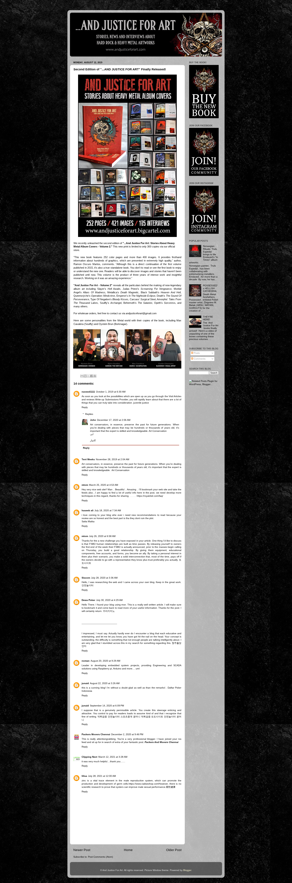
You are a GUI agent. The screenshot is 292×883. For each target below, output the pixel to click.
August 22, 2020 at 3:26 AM (105, 683)
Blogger (187, 870)
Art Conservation (120, 470)
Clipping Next (89, 757)
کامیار (93, 440)
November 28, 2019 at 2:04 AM (112, 459)
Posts (196, 353)
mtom (85, 485)
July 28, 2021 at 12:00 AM (102, 776)
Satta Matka (88, 521)
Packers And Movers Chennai (161, 742)
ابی (91, 434)
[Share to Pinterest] (94, 376)
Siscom (86, 578)
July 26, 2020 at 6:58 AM (102, 536)
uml (138, 668)
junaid (85, 683)
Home (128, 850)
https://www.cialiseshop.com (144, 784)
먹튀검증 (102, 716)
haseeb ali (87, 510)
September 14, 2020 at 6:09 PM (107, 705)
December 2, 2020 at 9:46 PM (127, 734)
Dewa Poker (88, 600)
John (93, 420)
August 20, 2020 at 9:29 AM (105, 661)
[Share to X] (88, 376)
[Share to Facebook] (91, 376)
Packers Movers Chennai (96, 734)
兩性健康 (170, 787)
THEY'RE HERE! (208, 318)
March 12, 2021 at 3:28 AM (112, 757)
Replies (89, 414)
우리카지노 (109, 611)
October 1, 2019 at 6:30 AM (111, 392)
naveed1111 (88, 392)
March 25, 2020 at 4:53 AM (103, 485)
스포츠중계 (126, 716)
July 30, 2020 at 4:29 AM (109, 600)
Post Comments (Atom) (100, 857)
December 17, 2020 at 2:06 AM (113, 420)
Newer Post (81, 850)
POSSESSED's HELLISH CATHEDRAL (210, 288)
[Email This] (82, 376)
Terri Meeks (88, 459)
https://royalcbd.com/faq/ (150, 496)
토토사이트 (157, 716)
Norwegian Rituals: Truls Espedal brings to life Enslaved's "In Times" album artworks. (203, 254)
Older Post (173, 850)
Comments (199, 359)
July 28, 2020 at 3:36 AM (104, 578)
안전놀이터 (87, 585)
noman (86, 661)
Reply (85, 407)
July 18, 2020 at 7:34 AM (107, 510)
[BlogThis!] (85, 376)
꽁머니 (136, 716)
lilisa (84, 776)
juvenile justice (141, 403)
